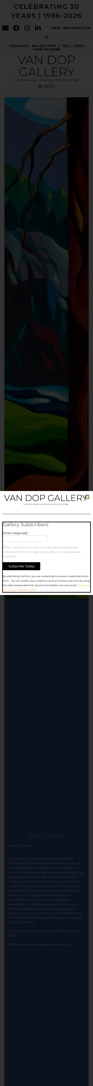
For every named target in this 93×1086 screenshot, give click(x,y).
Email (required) (16, 533)
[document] (46, 543)
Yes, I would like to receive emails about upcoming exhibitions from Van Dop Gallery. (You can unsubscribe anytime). (42, 552)
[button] (87, 497)
